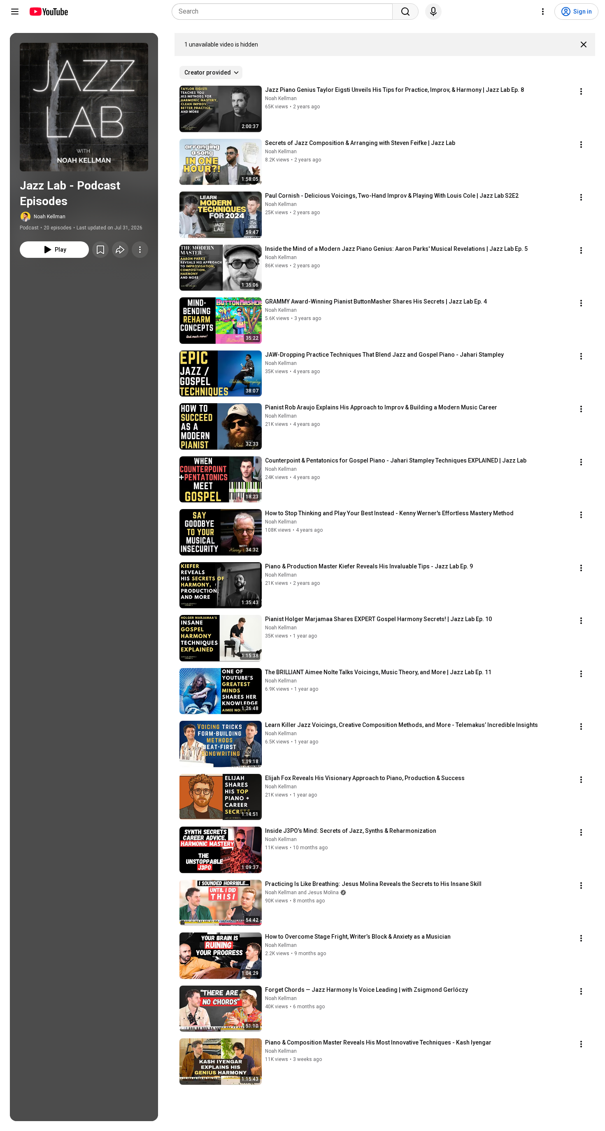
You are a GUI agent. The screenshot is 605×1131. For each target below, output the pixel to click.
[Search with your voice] (433, 11)
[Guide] (15, 11)
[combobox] (285, 11)
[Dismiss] (583, 44)
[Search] (405, 11)
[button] (84, 107)
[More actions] (140, 249)
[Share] (120, 249)
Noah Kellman (49, 217)
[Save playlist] (100, 249)
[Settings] (543, 11)
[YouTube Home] (48, 11)
